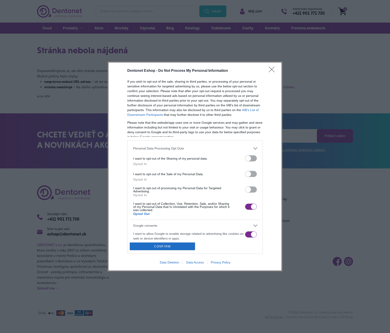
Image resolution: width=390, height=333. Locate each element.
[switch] (251, 158)
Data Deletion (169, 262)
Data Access (195, 262)
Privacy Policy (220, 262)
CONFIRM (162, 246)
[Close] (273, 71)
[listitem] (195, 148)
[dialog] (195, 166)
